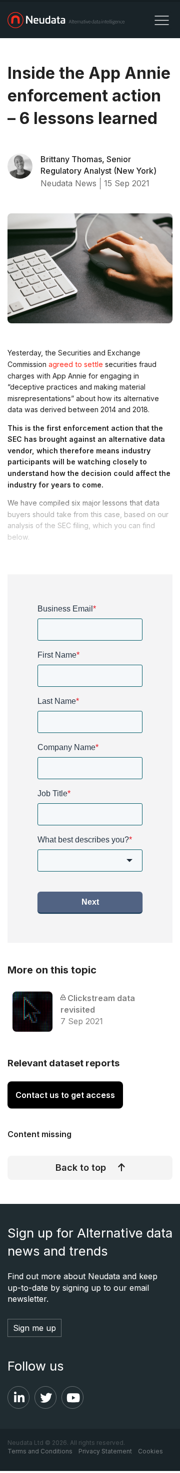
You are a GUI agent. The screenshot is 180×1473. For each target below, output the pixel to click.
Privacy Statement (105, 1451)
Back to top (81, 1167)
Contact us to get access (65, 1095)
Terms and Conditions (40, 1451)
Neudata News (68, 183)
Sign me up (34, 1328)
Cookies (150, 1451)
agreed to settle (75, 364)
